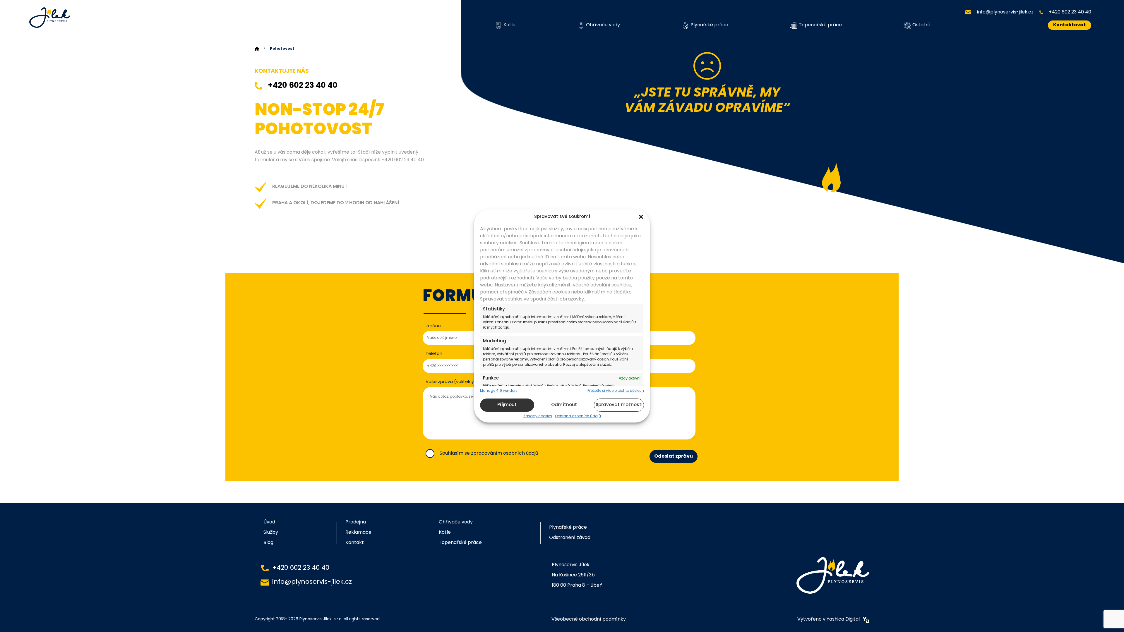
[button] (641, 217)
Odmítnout (564, 405)
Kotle (509, 25)
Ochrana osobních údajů (578, 416)
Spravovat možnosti (619, 405)
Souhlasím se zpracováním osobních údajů (489, 453)
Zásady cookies (537, 416)
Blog (268, 542)
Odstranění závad (569, 537)
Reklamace (358, 532)
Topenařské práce (820, 25)
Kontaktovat (1069, 25)
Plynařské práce (709, 25)
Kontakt (354, 542)
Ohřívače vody (603, 25)
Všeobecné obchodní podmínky (588, 619)
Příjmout (507, 405)
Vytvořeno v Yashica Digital (828, 619)
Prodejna (355, 522)
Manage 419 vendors (499, 391)
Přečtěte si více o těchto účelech (615, 391)
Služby (270, 532)
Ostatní (921, 25)
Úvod (269, 522)
